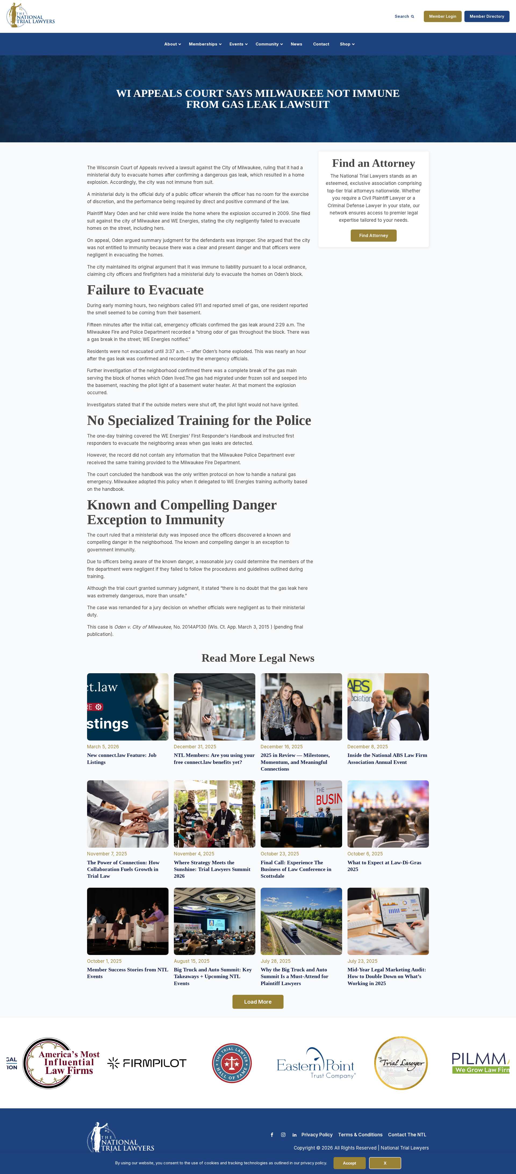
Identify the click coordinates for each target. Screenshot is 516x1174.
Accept (349, 1163)
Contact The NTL (407, 1134)
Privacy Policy (317, 1134)
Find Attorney (373, 235)
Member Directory (487, 16)
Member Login (442, 16)
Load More (258, 1002)
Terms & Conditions (360, 1134)
